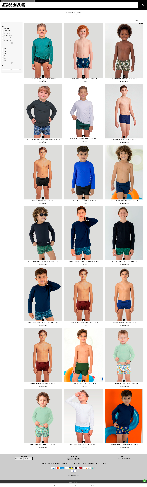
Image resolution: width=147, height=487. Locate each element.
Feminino (96, 5)
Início (66, 12)
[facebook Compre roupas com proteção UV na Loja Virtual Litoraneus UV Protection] (71, 459)
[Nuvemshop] (74, 482)
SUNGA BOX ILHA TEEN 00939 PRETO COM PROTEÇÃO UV (43, 200)
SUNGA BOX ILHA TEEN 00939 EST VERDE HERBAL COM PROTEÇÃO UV (124, 261)
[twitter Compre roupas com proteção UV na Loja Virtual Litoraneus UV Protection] (75, 459)
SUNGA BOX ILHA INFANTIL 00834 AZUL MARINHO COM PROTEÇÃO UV (124, 200)
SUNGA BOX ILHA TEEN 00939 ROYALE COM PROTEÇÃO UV (124, 322)
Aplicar (20, 69)
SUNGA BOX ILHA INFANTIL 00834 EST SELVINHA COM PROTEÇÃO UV (124, 444)
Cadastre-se (73, 1)
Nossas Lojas (131, 5)
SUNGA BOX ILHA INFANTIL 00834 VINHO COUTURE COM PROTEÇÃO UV (84, 322)
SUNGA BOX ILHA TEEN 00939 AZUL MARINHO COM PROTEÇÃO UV (124, 139)
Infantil (107, 5)
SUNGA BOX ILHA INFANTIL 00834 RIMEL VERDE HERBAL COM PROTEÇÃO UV (43, 261)
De (2, 68)
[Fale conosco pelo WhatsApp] (144, 480)
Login (76, 1)
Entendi (92, 485)
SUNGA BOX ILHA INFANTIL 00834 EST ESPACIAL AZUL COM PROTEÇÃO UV (83, 444)
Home (91, 5)
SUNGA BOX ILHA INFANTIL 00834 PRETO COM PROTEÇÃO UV (84, 200)
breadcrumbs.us (71, 12)
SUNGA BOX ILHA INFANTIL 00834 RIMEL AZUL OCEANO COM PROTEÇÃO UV (43, 322)
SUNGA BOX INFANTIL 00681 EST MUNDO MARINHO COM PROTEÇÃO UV (124, 383)
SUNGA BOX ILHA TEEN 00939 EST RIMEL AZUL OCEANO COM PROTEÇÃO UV (84, 261)
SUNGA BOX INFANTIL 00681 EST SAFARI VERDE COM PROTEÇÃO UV (43, 444)
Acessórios (119, 5)
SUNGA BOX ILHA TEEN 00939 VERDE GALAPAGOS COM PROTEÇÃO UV (83, 138)
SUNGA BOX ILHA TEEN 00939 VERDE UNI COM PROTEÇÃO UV (84, 383)
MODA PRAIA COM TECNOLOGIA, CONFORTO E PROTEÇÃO (73, 8)
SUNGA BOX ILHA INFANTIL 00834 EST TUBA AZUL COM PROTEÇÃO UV (83, 78)
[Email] (78, 459)
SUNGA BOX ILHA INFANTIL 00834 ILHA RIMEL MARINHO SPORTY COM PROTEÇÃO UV (43, 139)
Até (11, 68)
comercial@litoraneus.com (126, 458)
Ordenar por (136, 19)
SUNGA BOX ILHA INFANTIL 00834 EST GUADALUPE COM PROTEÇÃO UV (124, 78)
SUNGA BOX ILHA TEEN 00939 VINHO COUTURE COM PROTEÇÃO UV (43, 383)
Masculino (101, 5)
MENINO (77, 12)
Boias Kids (113, 5)
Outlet (125, 5)
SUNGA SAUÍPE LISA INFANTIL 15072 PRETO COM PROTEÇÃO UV (43, 78)
